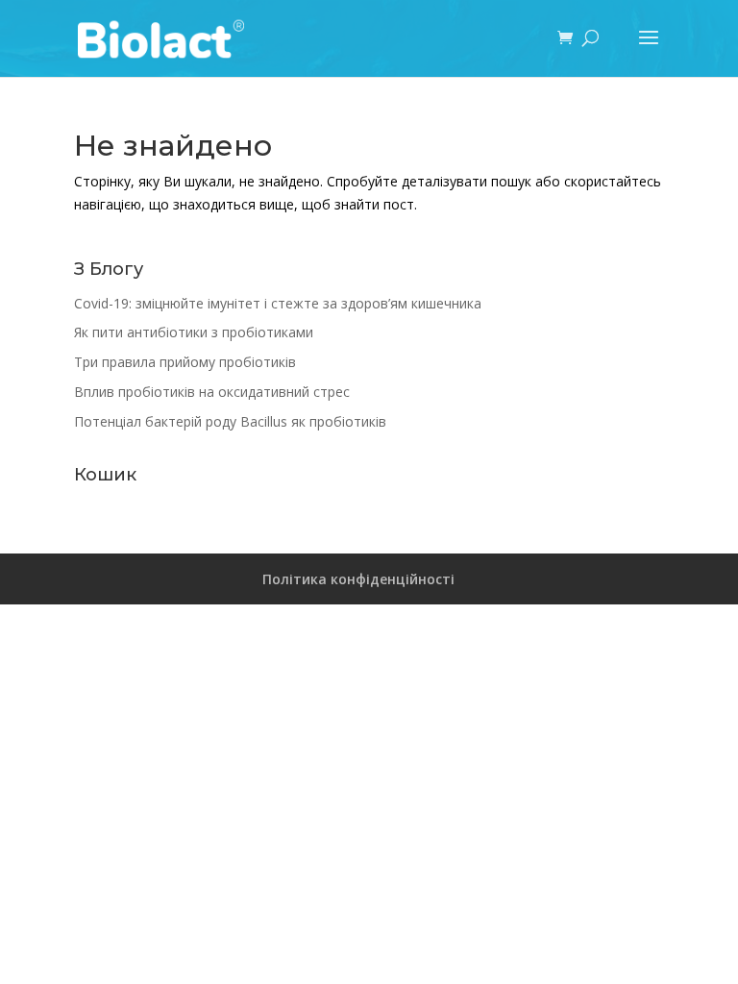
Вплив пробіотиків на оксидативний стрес (212, 391)
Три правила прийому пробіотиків (185, 362)
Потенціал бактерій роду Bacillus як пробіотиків (230, 421)
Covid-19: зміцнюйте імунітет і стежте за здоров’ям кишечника (277, 303)
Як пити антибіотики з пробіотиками (193, 332)
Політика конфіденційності (358, 579)
